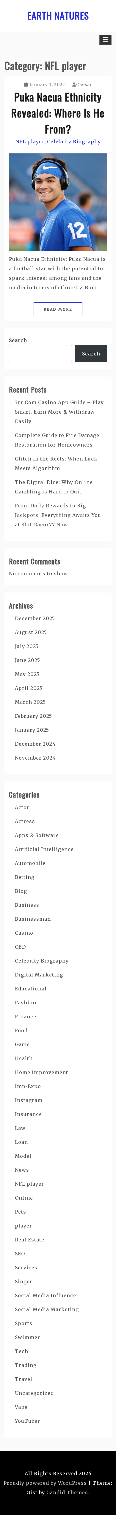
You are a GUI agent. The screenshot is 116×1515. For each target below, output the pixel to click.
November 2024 (35, 758)
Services (26, 1268)
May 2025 (27, 674)
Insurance (28, 1114)
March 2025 (30, 702)
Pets (20, 1212)
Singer (23, 1281)
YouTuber (27, 1421)
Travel (23, 1379)
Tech (21, 1351)
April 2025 (29, 688)
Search (18, 340)
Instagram (29, 1100)
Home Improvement (41, 1072)
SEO (20, 1254)
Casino (24, 933)
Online (24, 1198)
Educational (31, 989)
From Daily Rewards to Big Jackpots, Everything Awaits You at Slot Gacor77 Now (58, 515)
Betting (25, 877)
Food (21, 1030)
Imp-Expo (28, 1086)
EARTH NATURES (58, 15)
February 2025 (33, 716)
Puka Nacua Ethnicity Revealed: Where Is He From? (58, 112)
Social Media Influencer (47, 1295)
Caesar (84, 84)
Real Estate (29, 1240)
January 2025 (32, 730)
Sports (23, 1323)
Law (20, 1128)
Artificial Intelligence (44, 849)
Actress (25, 821)
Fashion (25, 1003)
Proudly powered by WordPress (45, 1483)
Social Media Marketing (47, 1309)
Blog (21, 891)
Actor (22, 807)
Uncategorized (34, 1393)
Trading (26, 1365)
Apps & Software (37, 835)
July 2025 (27, 646)
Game (22, 1044)
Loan (21, 1142)
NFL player (30, 141)
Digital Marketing (39, 975)
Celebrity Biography (74, 141)
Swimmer (27, 1337)
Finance (25, 1016)
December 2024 (35, 744)
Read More (58, 309)
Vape (21, 1407)
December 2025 (35, 618)
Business (27, 905)
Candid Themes (67, 1492)
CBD (20, 947)
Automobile (30, 863)
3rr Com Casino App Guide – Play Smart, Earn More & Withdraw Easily (59, 411)
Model (23, 1156)
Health (24, 1058)
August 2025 (31, 632)
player (23, 1226)
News (22, 1170)
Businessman (33, 919)
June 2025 (27, 660)
